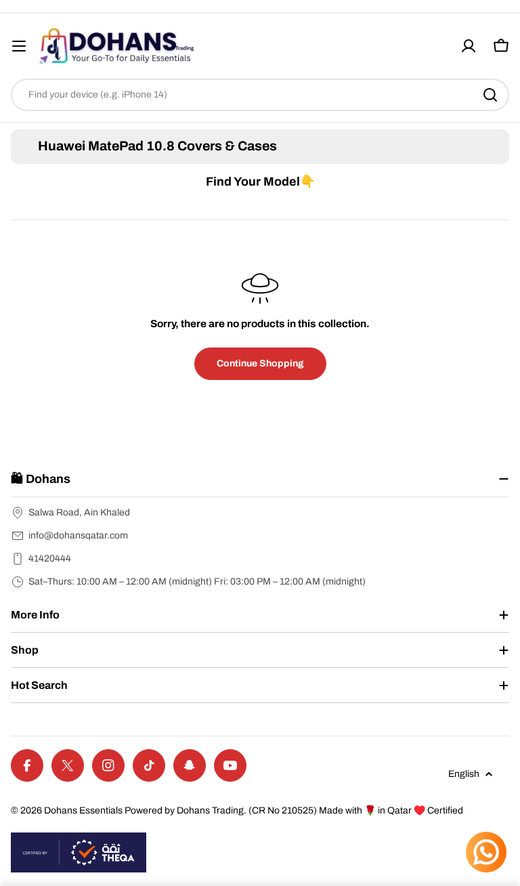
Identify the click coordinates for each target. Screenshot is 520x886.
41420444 (49, 558)
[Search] (490, 95)
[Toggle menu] (19, 46)
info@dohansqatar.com (78, 535)
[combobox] (260, 95)
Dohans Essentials (83, 810)
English (463, 774)
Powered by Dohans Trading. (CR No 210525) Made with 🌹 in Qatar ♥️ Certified (294, 810)
